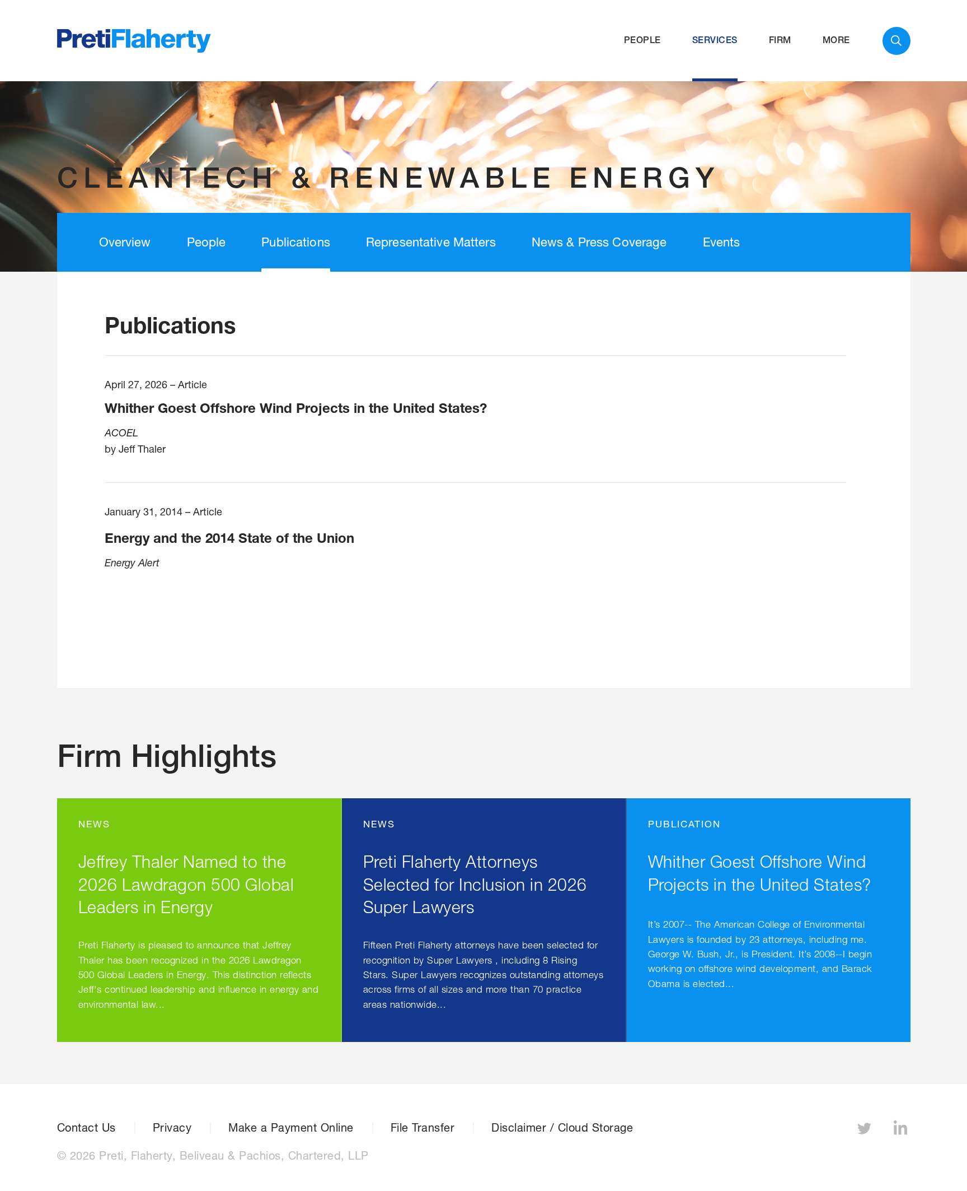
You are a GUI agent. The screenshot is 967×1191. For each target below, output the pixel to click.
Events (721, 242)
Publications (295, 242)
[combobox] (896, 41)
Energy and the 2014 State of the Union (229, 538)
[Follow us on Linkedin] (902, 1131)
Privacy (172, 1127)
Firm (780, 40)
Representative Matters (431, 242)
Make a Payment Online (291, 1127)
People (642, 40)
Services (715, 40)
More (836, 40)
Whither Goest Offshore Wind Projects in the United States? (296, 408)
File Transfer (423, 1127)
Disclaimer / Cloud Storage (562, 1127)
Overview (125, 242)
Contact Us (86, 1127)
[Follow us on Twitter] (865, 1131)
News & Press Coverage (599, 242)
